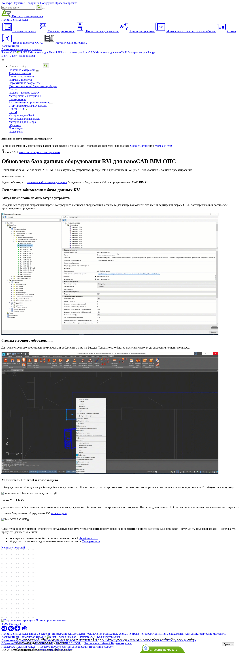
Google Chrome (139, 145)
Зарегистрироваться (22, 55)
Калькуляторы (10, 45)
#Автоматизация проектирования (39, 152)
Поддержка (47, 3)
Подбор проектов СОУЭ (24, 92)
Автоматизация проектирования (21, 49)
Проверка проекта (66, 3)
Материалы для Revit (42, 52)
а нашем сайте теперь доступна (47, 182)
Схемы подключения (22, 76)
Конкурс (6, 3)
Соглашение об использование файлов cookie (44, 649)
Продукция (32, 3)
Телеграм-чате (91, 541)
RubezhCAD (9, 52)
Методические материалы (25, 95)
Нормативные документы (25, 82)
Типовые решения (20, 73)
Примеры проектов (21, 79)
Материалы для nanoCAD (111, 52)
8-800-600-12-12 (11, 623)
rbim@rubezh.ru (88, 538)
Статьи (13, 89)
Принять (228, 644)
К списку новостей (13, 547)
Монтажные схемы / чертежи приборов (33, 86)
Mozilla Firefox (164, 145)
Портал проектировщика (27, 16)
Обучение (19, 3)
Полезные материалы (14, 19)
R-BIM (24, 52)
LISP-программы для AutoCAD (75, 52)
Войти (5, 55)
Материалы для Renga (141, 52)
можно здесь (59, 513)
